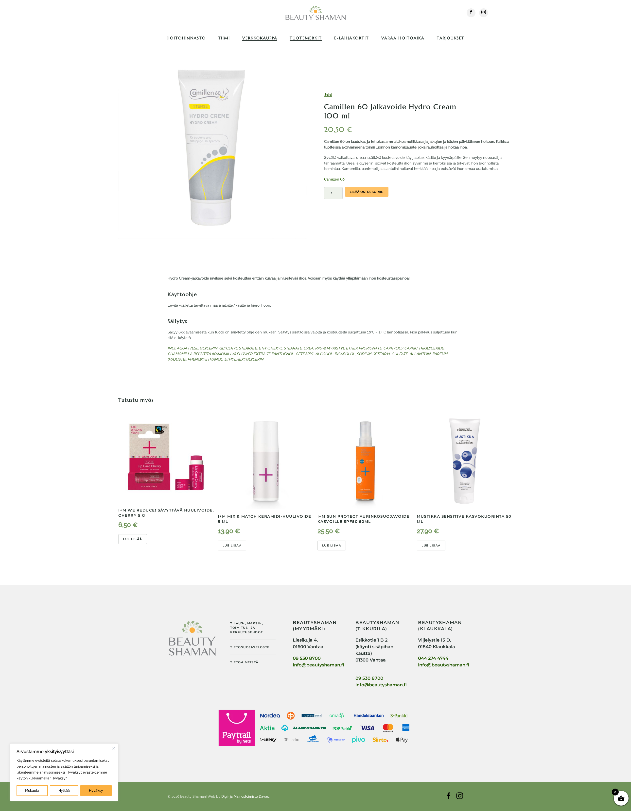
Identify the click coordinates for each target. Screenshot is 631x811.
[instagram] (483, 12)
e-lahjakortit (351, 37)
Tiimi (224, 37)
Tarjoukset (450, 37)
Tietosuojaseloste (250, 647)
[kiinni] (113, 748)
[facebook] (471, 12)
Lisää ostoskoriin (367, 192)
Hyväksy (96, 791)
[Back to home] (315, 13)
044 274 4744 (433, 658)
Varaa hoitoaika (402, 37)
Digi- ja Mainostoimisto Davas (245, 796)
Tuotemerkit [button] (306, 37)
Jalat (328, 95)
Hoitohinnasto (186, 37)
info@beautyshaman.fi (318, 665)
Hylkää (64, 791)
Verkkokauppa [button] (259, 37)
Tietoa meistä (244, 662)
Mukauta (32, 791)
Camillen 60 (334, 179)
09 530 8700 (307, 658)
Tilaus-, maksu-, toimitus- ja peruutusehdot (246, 627)
